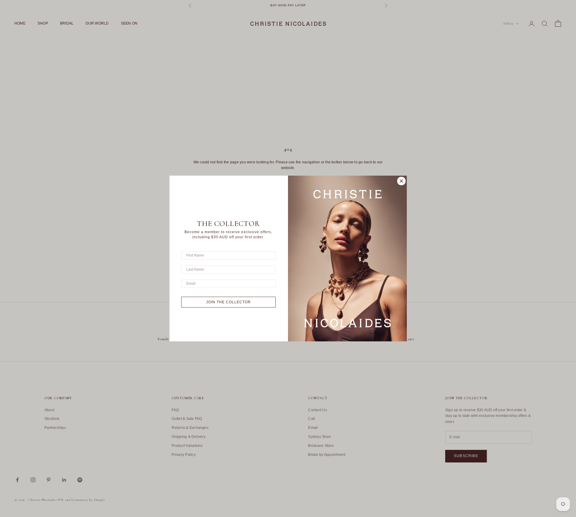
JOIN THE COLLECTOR (228, 302)
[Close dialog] (401, 181)
